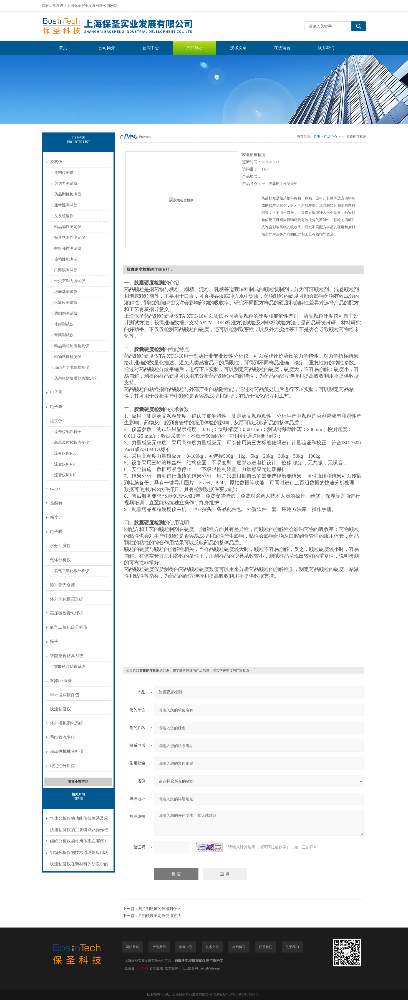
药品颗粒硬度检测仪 (71, 346)
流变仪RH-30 (65, 453)
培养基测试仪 (65, 292)
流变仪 (56, 420)
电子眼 (56, 531)
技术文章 (238, 48)
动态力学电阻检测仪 (71, 367)
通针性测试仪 (65, 205)
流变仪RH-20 (65, 464)
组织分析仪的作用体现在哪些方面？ (79, 843)
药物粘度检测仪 (67, 357)
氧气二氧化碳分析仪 (71, 571)
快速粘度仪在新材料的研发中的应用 (79, 866)
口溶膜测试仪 (65, 270)
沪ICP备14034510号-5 (245, 994)
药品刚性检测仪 (67, 194)
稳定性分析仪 (62, 765)
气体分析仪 (60, 560)
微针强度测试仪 (67, 248)
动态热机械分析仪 (66, 751)
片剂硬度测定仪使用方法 (159, 916)
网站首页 (132, 947)
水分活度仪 (60, 545)
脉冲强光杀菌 (62, 585)
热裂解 (56, 503)
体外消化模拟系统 (66, 599)
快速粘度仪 (60, 709)
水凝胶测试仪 (65, 302)
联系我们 (326, 48)
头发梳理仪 (64, 216)
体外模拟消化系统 (66, 723)
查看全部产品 (78, 782)
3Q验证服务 (61, 680)
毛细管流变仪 (62, 737)
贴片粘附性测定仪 (69, 237)
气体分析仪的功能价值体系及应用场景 (79, 820)
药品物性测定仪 (67, 227)
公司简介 (107, 48)
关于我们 (292, 947)
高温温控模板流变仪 (71, 442)
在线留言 (282, 48)
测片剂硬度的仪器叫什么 (159, 909)
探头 (54, 641)
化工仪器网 (189, 968)
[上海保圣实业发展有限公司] (125, 26)
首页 (63, 48)
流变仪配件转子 (67, 432)
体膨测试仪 (64, 324)
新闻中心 (150, 48)
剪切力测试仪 (65, 183)
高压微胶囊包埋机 (66, 613)
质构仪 (56, 161)
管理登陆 (156, 968)
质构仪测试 (64, 173)
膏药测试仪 (64, 335)
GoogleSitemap (210, 968)
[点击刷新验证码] (209, 847)
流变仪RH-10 (65, 475)
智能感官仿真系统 (66, 655)
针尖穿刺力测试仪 (69, 281)
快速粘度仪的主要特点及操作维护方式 (79, 832)
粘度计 (56, 517)
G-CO (55, 489)
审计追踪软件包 (64, 695)
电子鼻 (56, 406)
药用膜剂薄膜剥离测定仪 (75, 378)
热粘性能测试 (65, 259)
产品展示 (194, 48)
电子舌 (56, 392)
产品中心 (330, 137)
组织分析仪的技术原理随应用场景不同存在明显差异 (79, 854)
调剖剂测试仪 (65, 313)
